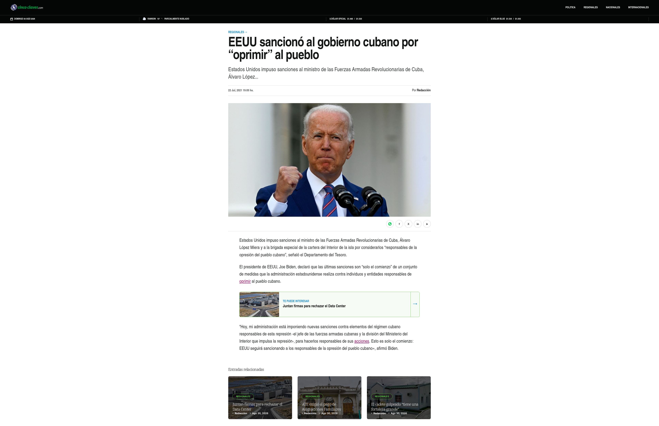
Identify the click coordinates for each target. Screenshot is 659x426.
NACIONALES (613, 7)
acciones (361, 341)
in (418, 224)
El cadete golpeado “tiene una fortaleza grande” (394, 406)
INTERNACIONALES (638, 7)
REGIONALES (591, 7)
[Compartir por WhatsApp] (390, 224)
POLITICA (570, 7)
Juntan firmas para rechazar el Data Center (314, 306)
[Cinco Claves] (26, 7)
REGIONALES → (237, 32)
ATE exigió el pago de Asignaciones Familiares (321, 406)
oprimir (245, 281)
